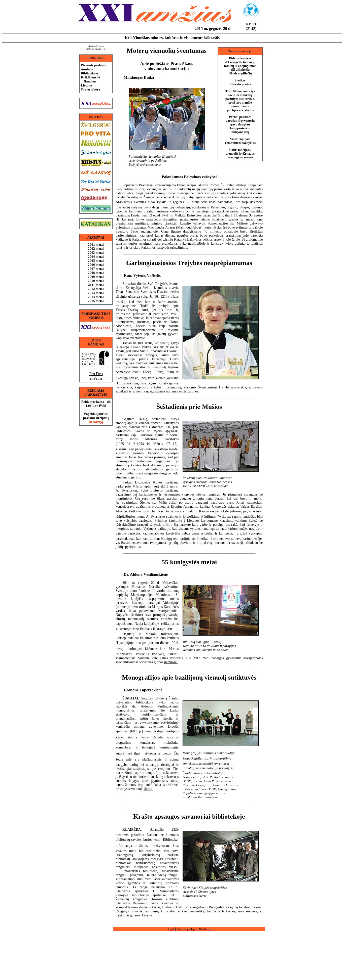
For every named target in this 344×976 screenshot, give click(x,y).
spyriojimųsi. (133, 547)
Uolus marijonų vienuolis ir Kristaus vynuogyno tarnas (240, 153)
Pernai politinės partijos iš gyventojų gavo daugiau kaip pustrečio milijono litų (240, 124)
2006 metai (96, 265)
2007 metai (96, 269)
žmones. (193, 391)
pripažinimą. (179, 247)
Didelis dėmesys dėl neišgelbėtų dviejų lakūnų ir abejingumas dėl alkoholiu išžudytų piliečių (240, 66)
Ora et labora (90, 89)
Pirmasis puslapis (93, 65)
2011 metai (96, 285)
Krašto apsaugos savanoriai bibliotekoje (189, 816)
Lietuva (86, 85)
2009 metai (96, 277)
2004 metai (96, 256)
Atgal (171, 929)
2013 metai (96, 293)
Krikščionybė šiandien (90, 79)
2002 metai (96, 248)
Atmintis (87, 69)
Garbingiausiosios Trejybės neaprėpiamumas (189, 263)
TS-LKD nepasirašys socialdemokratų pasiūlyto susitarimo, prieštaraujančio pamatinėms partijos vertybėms (240, 101)
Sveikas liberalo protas (240, 82)
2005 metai (96, 260)
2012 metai (96, 289)
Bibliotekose (89, 73)
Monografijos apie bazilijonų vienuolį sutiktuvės (189, 677)
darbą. (148, 789)
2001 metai (96, 244)
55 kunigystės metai (189, 562)
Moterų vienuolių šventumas (167, 50)
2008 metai (96, 273)
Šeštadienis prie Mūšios (189, 406)
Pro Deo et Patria (96, 376)
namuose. (171, 662)
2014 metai (96, 297)
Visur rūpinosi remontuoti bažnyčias (240, 141)
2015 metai (96, 301)
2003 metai (96, 252)
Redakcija (205, 929)
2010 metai (96, 281)
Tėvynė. (147, 915)
